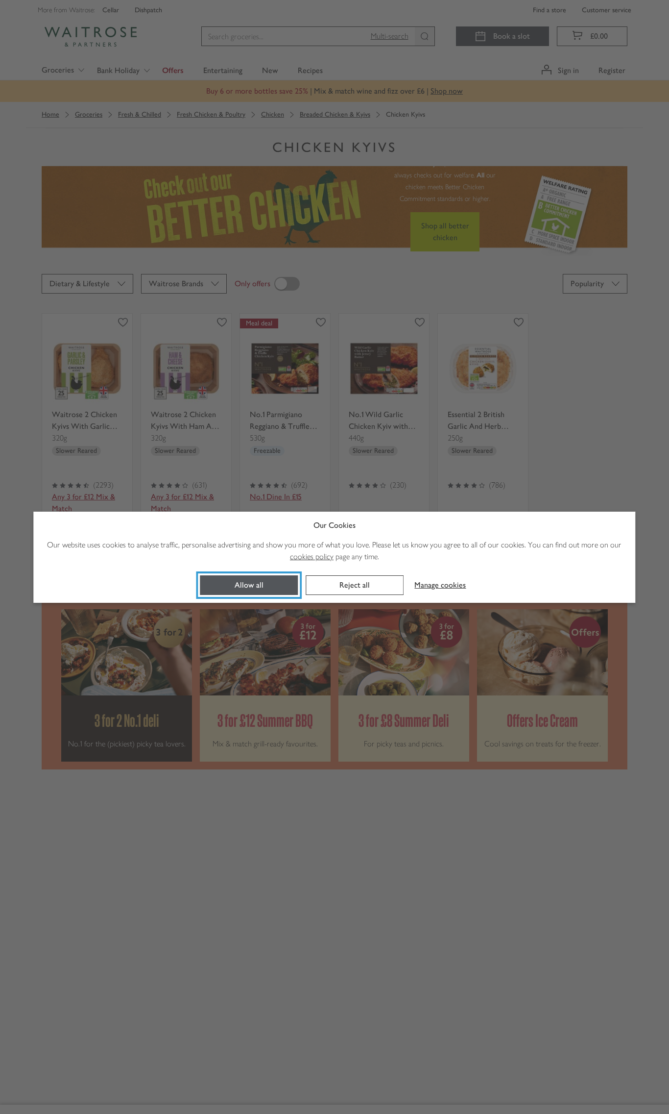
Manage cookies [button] (440, 585)
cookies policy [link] (312, 556)
